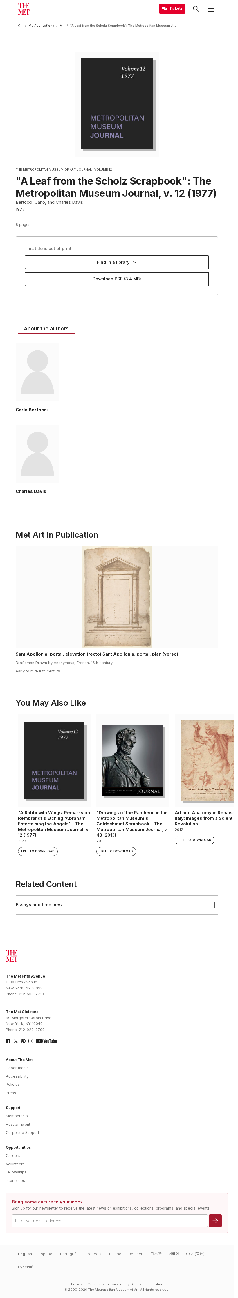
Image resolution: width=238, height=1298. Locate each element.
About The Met (19, 1060)
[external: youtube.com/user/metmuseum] (46, 1041)
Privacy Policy (118, 1284)
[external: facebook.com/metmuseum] (8, 1041)
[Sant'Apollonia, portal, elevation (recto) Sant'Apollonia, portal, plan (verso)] (117, 597)
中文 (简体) (195, 1254)
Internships (15, 1180)
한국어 (174, 1254)
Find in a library (113, 262)
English (25, 1254)
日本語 (156, 1254)
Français (93, 1254)
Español (46, 1254)
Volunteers (15, 1164)
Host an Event (18, 1124)
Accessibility (17, 1076)
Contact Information (147, 1284)
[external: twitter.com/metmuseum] (15, 1041)
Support (13, 1108)
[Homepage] (24, 9)
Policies (13, 1084)
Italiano (114, 1254)
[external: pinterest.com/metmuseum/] (23, 1041)
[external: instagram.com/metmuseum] (30, 1041)
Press (11, 1093)
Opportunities (18, 1147)
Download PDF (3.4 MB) (117, 278)
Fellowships (16, 1172)
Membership (17, 1116)
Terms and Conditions (87, 1284)
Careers (13, 1155)
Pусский (25, 1267)
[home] (20, 25)
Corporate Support (22, 1132)
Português (69, 1254)
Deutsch (135, 1254)
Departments (17, 1068)
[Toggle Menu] (211, 8)
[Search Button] (196, 8)
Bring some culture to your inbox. (48, 1202)
